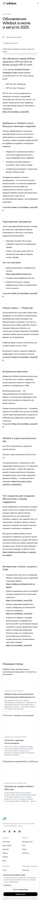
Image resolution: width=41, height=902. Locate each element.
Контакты (25, 853)
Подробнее (7, 885)
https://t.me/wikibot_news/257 (19, 645)
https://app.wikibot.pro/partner (19, 274)
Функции (6, 849)
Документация (27, 842)
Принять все (20, 894)
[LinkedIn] (9, 831)
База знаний (7, 845)
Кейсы (24, 849)
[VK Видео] (19, 831)
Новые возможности (10, 43)
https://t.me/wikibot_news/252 (19, 600)
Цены (4, 860)
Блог (24, 845)
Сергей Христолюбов (13, 37)
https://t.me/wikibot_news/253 (19, 613)
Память (5, 853)
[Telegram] (4, 831)
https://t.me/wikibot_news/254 (16, 112)
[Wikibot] (9, 3)
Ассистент (6, 842)
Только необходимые (20, 889)
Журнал (5, 857)
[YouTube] (14, 831)
